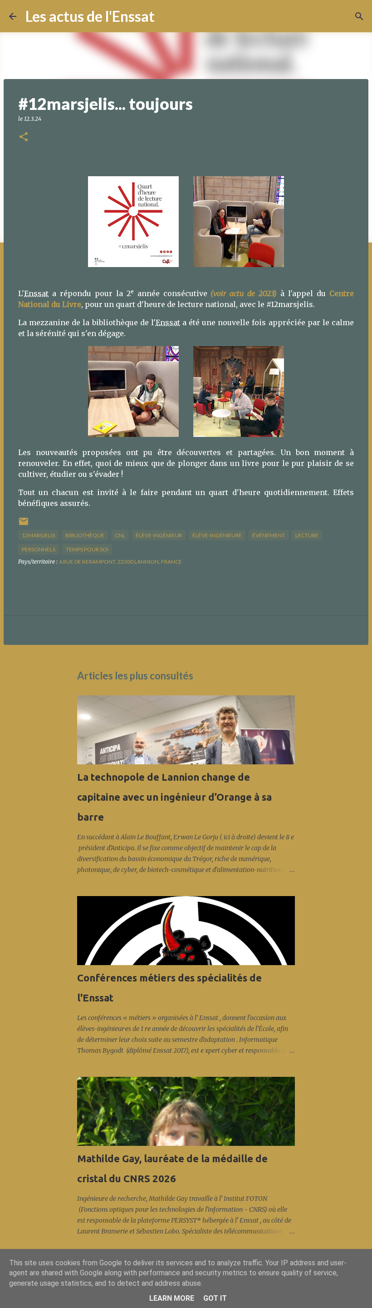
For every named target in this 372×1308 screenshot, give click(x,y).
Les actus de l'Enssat (90, 16)
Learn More (171, 1298)
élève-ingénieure (217, 535)
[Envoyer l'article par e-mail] (23, 524)
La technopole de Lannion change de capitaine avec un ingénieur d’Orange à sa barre (174, 796)
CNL (120, 535)
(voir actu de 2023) (243, 293)
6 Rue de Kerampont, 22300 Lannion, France (120, 561)
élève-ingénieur (159, 535)
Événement (268, 535)
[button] (23, 137)
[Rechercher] (167, 16)
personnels (38, 549)
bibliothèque (84, 535)
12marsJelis (38, 535)
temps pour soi (87, 549)
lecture (306, 535)
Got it (215, 1298)
